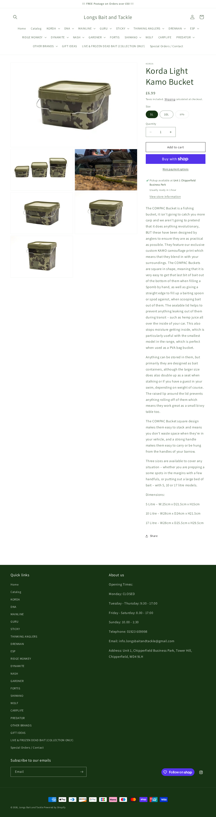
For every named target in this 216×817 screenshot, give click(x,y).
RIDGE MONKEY (21, 659)
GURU (14, 621)
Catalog (16, 592)
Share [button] (154, 536)
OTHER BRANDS (21, 725)
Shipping (170, 99)
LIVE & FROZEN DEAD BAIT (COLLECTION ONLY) (42, 740)
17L (184, 115)
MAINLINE (17, 614)
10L (166, 114)
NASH (14, 673)
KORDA (15, 599)
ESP (13, 651)
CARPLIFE (17, 710)
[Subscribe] (81, 772)
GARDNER (17, 681)
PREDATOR (18, 718)
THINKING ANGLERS (24, 636)
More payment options (176, 169)
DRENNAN (17, 644)
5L (152, 114)
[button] (15, 17)
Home (15, 584)
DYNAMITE (17, 666)
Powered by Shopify (55, 807)
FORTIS (15, 688)
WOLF (14, 703)
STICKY (15, 629)
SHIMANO (17, 696)
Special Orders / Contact (27, 747)
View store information (165, 196)
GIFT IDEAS (18, 733)
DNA (13, 607)
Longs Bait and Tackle (31, 807)
